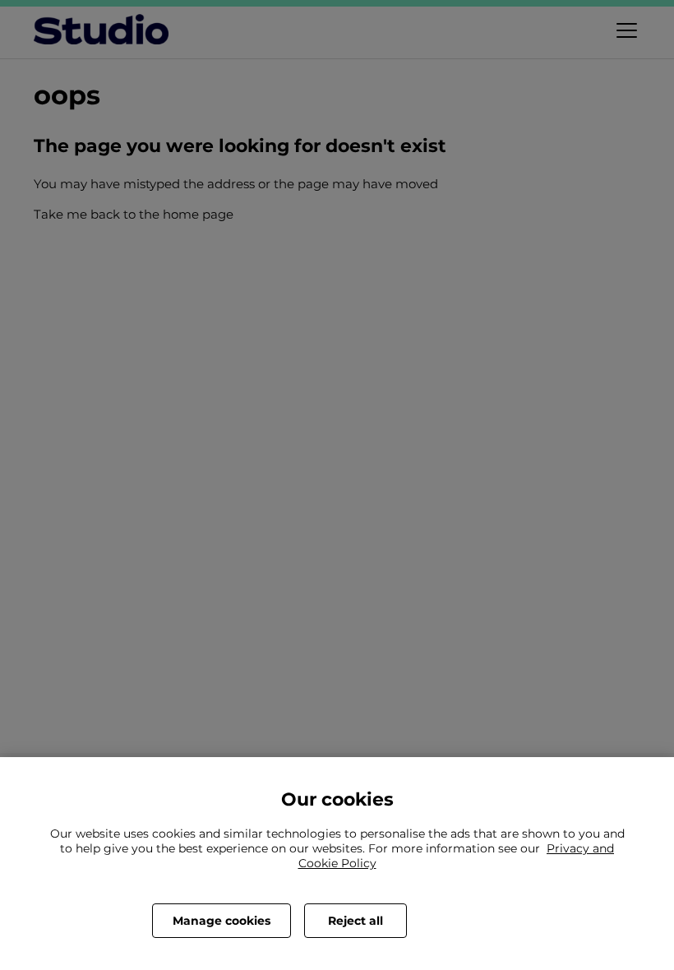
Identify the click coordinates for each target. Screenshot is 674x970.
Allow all (470, 920)
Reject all (355, 920)
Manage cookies (221, 920)
